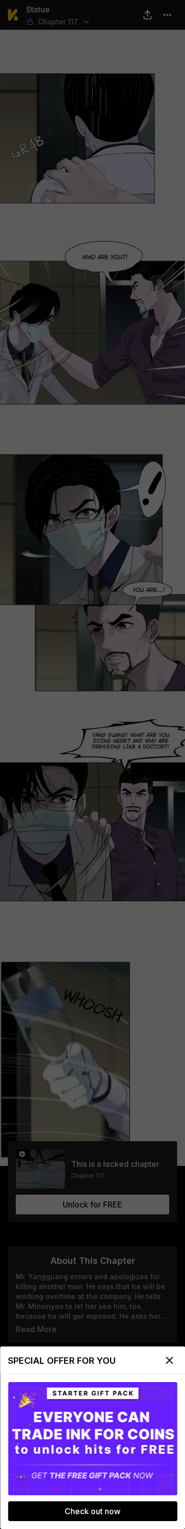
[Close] (169, 1360)
